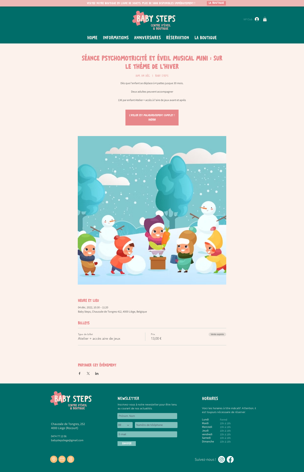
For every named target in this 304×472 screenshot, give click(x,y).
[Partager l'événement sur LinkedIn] (97, 373)
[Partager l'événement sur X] (88, 373)
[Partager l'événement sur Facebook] (79, 373)
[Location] (53, 459)
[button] (265, 19)
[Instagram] (221, 459)
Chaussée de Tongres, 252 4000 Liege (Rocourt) (68, 426)
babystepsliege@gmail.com (67, 440)
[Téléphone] (70, 459)
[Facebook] (230, 459)
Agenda (152, 119)
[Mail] (62, 459)
